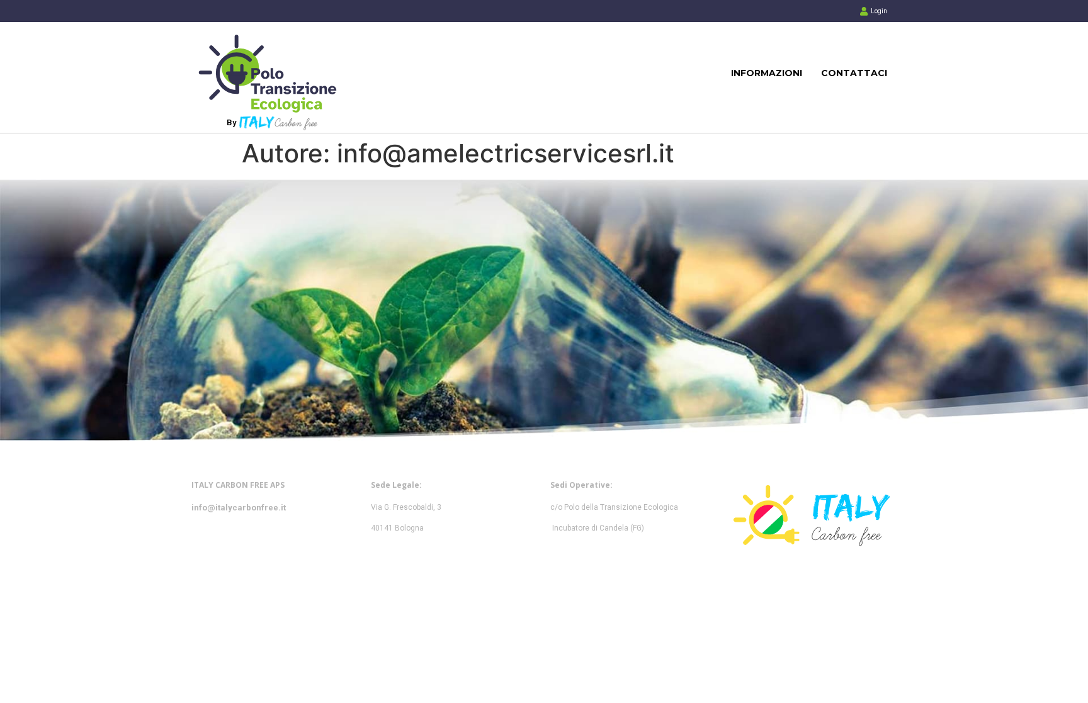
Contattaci (854, 73)
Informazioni (766, 73)
